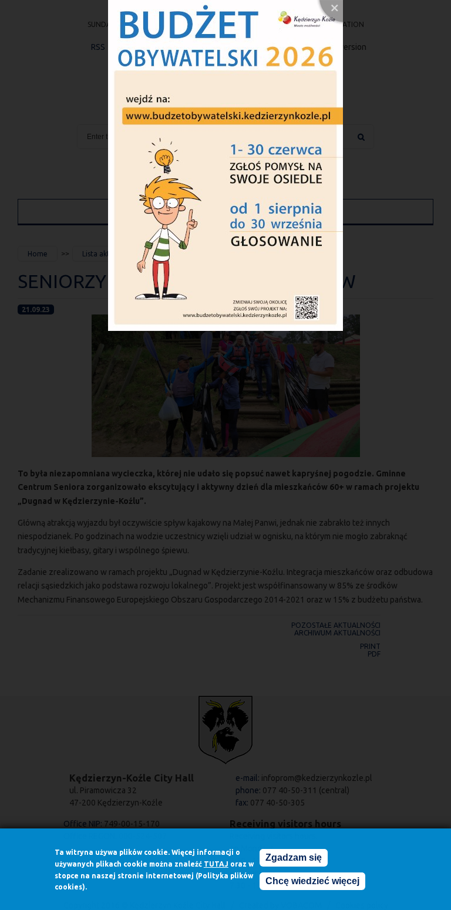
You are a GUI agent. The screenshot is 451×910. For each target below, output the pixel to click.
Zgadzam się (293, 857)
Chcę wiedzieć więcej (312, 881)
